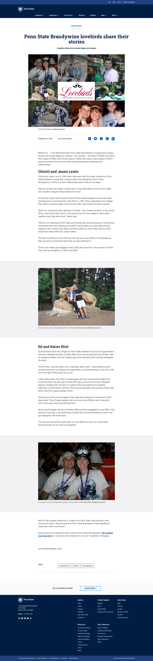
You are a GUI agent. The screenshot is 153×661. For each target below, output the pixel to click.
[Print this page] (113, 138)
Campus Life (64, 566)
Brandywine (76, 26)
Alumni (76, 566)
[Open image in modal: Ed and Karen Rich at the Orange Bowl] (76, 471)
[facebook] (89, 139)
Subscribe (89, 588)
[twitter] (95, 139)
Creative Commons (58, 129)
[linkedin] (101, 139)
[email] (107, 139)
